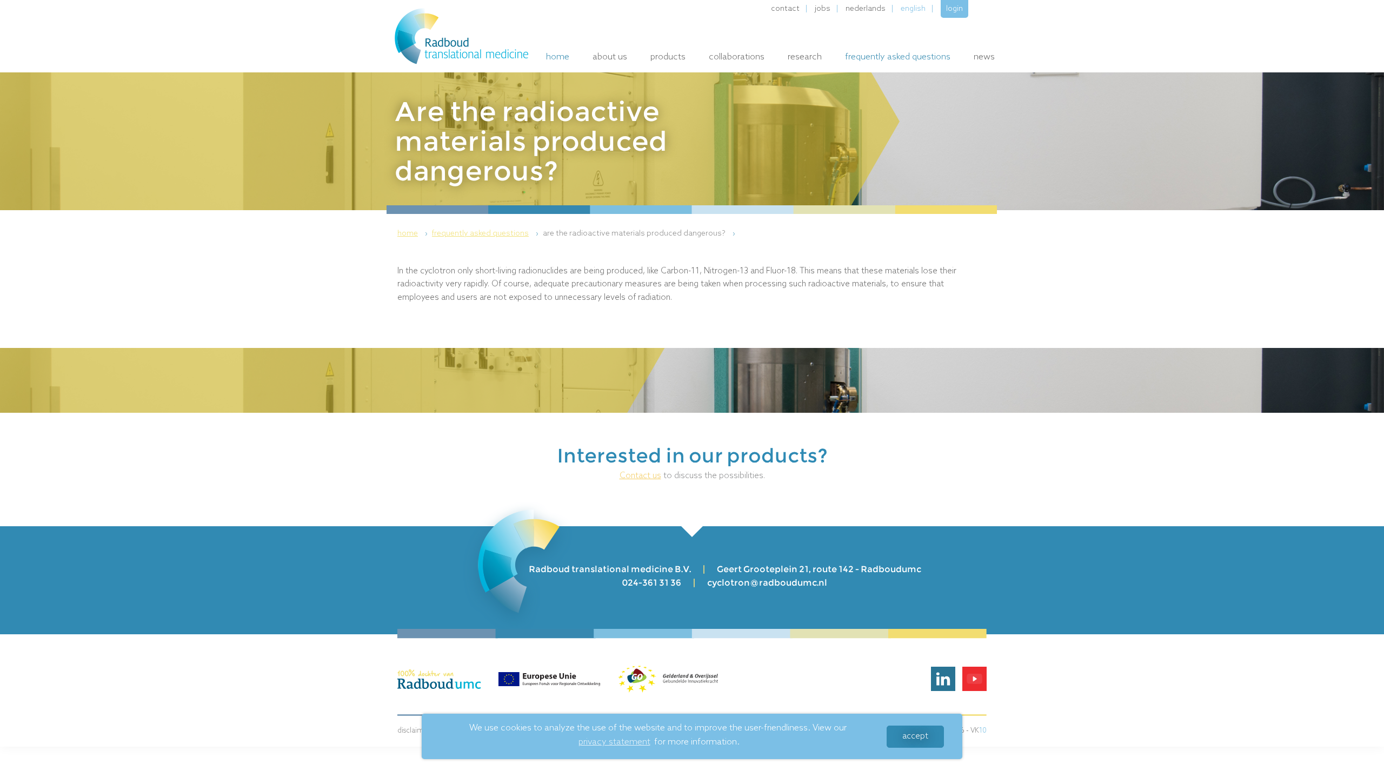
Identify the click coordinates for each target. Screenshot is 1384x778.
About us (610, 57)
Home (557, 57)
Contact (785, 9)
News (984, 57)
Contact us (640, 476)
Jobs (822, 9)
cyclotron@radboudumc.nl (767, 583)
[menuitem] (413, 233)
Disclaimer (414, 731)
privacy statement (614, 742)
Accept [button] (915, 736)
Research (805, 57)
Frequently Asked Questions (897, 57)
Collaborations (736, 57)
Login (954, 9)
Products (668, 57)
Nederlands (866, 9)
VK (978, 731)
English (913, 9)
